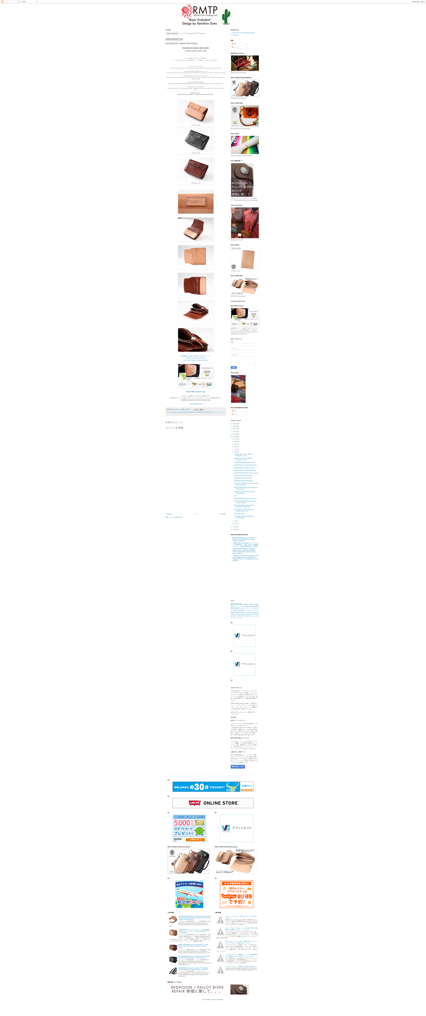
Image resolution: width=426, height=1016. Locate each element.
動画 (232, 712)
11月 (236, 439)
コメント (236, 47)
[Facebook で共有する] (201, 410)
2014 (234, 527)
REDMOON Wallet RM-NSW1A (243, 481)
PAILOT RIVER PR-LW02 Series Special (246, 473)
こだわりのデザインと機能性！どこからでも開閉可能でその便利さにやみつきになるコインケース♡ (241, 955)
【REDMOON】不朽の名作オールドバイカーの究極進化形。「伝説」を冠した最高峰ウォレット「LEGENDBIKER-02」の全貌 (245, 544)
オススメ (214, 412)
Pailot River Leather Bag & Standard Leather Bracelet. (245, 501)
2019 (234, 426)
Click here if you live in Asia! (196, 358)
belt (257, 616)
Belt (235, 496)
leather (241, 610)
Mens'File (233, 617)
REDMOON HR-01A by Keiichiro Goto (245, 498)
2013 (234, 529)
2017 (234, 431)
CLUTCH (233, 616)
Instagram (235, 35)
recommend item (199, 412)
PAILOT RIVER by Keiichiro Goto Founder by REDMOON (244, 506)
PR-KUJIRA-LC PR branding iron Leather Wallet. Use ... (244, 510)
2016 (234, 434)
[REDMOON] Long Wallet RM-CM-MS (245, 465)
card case (249, 614)
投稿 (234, 44)
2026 (234, 424)
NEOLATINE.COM (196, 404)
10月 (236, 441)
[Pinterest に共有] (203, 410)
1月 (235, 523)
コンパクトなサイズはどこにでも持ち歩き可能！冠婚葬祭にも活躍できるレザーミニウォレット (241, 928)
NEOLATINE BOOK (243, 616)
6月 (235, 452)
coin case (176, 412)
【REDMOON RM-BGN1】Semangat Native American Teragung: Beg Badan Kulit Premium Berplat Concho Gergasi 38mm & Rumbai (244, 551)
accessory (255, 612)
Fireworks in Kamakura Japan (243, 475)
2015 (234, 437)
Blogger (220, 999)
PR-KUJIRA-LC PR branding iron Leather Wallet (244, 517)
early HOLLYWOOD (251, 606)
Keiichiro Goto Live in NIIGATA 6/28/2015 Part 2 (243, 454)
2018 (234, 429)
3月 (235, 521)
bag (232, 612)
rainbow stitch (239, 617)
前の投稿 (223, 514)
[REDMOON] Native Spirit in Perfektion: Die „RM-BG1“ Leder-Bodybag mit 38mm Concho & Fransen (194, 957)
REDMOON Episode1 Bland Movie (244, 462)
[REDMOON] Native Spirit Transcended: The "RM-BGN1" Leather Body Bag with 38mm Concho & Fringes (193, 946)
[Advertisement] (196, 494)
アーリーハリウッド (251, 610)
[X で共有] (198, 410)
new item (249, 612)
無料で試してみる (238, 766)
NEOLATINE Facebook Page (195, 392)
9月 (235, 444)
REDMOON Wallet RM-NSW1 (243, 478)
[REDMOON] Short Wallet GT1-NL (244, 468)
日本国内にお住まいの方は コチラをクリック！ (195, 356)
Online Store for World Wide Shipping (243, 33)
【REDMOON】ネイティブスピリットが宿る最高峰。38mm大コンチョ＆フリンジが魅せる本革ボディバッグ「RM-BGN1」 (194, 931)
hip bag (253, 616)
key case (243, 614)
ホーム (196, 514)
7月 (235, 449)
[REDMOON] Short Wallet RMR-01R (245, 470)
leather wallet (183, 412)
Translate (202, 33)
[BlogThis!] (196, 410)
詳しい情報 (247, 712)
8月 (235, 446)
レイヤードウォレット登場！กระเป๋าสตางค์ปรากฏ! (240, 966)
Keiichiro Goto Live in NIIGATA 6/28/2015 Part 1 (243, 459)
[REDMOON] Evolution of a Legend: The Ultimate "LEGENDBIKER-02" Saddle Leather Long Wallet (244, 539)
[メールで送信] (194, 410)
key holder (255, 614)
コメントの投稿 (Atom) (175, 517)
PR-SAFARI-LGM (239, 513)
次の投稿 (168, 514)
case (172, 412)
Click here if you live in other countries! (195, 360)
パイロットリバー (246, 608)
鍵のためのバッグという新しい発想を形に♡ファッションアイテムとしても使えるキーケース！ (241, 942)
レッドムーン (221, 412)
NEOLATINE (191, 412)
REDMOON (208, 412)
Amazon (236, 610)
